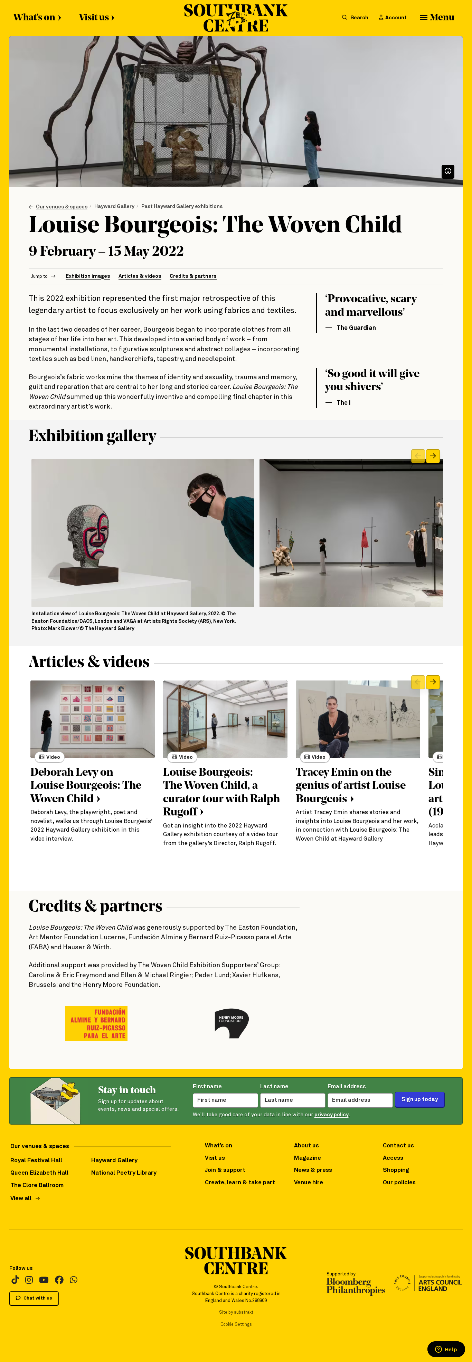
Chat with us (37, 1298)
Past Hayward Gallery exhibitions (182, 206)
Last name (274, 1087)
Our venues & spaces (61, 206)
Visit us (94, 18)
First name (207, 1087)
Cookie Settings (236, 1324)
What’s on (34, 18)
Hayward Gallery (114, 206)
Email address (347, 1087)
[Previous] (418, 456)
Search (358, 17)
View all (20, 1199)
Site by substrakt (236, 1312)
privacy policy (331, 1114)
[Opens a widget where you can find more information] (446, 1350)
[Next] (433, 456)
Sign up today (420, 1100)
